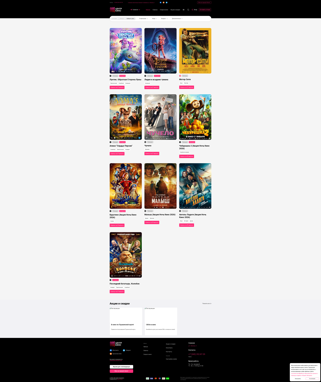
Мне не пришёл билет (204, 2)
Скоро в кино (147, 354)
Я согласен (312, 378)
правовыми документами (116, 360)
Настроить (298, 378)
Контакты (169, 351)
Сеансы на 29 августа (186, 156)
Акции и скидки (170, 344)
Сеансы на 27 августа (117, 87)
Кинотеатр (169, 348)
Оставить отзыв (205, 9)
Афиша (145, 346)
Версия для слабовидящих (121, 367)
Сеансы (145, 350)
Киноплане (119, 379)
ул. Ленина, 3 (192, 346)
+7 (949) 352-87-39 (118, 2)
